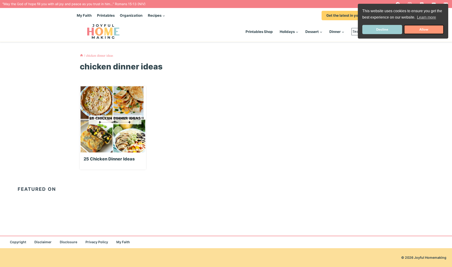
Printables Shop (259, 31)
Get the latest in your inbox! (349, 15)
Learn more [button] (426, 17)
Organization (131, 15)
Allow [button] (423, 29)
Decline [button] (382, 29)
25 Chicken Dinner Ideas (109, 158)
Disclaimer (43, 242)
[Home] (81, 55)
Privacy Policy (96, 242)
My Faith (84, 15)
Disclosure (68, 242)
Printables (106, 15)
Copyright (18, 242)
